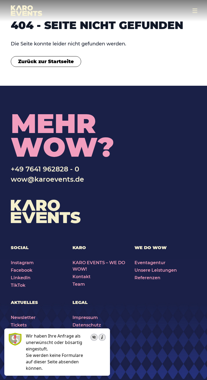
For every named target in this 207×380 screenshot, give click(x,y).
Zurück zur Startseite (46, 61)
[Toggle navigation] (194, 10)
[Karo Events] (26, 10)
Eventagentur (149, 262)
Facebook (21, 270)
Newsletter (23, 317)
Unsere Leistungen (155, 270)
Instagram (22, 262)
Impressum (85, 317)
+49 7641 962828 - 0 (45, 169)
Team (79, 284)
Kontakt (82, 276)
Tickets (19, 325)
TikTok (18, 285)
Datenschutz (87, 325)
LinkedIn (20, 277)
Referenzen (147, 277)
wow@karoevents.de (47, 179)
